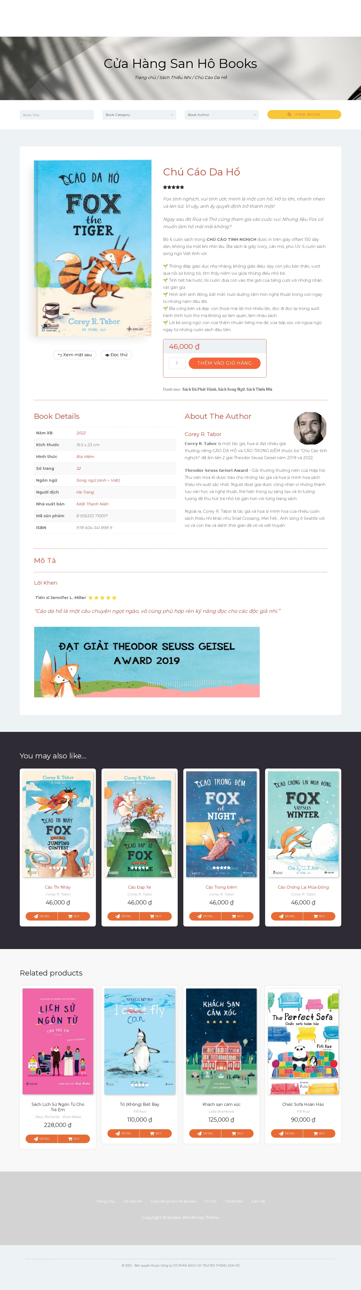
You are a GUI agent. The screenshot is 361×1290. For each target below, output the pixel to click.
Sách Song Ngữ (231, 389)
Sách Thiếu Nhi (175, 77)
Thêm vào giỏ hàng (224, 363)
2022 (80, 432)
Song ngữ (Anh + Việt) (98, 480)
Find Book (306, 114)
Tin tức (210, 1201)
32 (78, 468)
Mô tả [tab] (45, 560)
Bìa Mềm (85, 456)
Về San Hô (132, 1201)
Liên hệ (258, 1201)
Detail (44, 916)
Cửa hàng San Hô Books (173, 1201)
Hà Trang (85, 492)
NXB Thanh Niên (92, 504)
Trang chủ (145, 77)
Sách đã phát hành (199, 389)
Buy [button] (77, 916)
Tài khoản (234, 1201)
